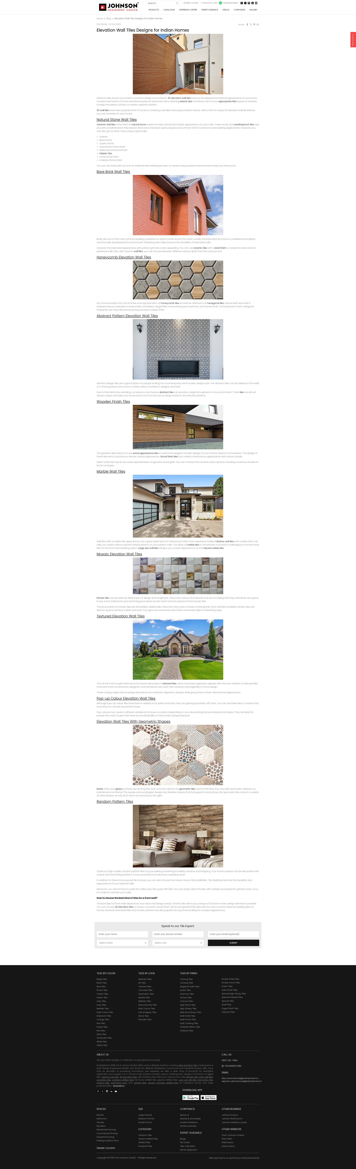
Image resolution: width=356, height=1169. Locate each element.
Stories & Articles (188, 1126)
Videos (225, 9)
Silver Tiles (101, 1034)
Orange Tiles (103, 1019)
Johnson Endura (230, 1115)
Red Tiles (101, 1030)
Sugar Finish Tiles (230, 1008)
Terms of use (225, 1158)
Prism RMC (227, 1138)
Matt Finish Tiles (187, 1016)
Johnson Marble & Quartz (234, 1122)
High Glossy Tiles (188, 1008)
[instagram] (248, 3)
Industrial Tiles (145, 1146)
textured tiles (169, 683)
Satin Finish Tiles (229, 990)
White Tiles (102, 1041)
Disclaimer (254, 1158)
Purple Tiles (102, 1027)
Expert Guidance (210, 9)
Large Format (145, 1115)
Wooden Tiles (145, 1019)
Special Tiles (228, 1001)
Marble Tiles (144, 997)
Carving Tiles (186, 979)
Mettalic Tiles (144, 1001)
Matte (100, 788)
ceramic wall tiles (110, 1077)
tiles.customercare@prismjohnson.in (240, 1078)
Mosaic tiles (103, 598)
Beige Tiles (102, 979)
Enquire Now (353, 40)
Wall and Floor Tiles (188, 1065)
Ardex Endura (228, 1146)
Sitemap (213, 1158)
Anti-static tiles (205, 1080)
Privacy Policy (240, 1158)
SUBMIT (233, 942)
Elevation (101, 1126)
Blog (108, 18)
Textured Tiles (228, 1012)
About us (184, 1115)
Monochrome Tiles (147, 1005)
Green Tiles (102, 997)
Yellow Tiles (102, 1045)
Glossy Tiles (186, 997)
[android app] (190, 1097)
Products (154, 9)
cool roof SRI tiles (188, 1080)
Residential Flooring (106, 1129)
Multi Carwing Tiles (189, 1023)
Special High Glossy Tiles (234, 993)
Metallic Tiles (103, 1008)
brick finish (220, 248)
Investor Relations (189, 1122)
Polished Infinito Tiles (190, 1027)
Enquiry (253, 9)
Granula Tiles (186, 1001)
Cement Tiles (144, 986)
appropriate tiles (227, 101)
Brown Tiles (102, 990)
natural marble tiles (213, 548)
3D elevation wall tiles (179, 98)
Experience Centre (188, 9)
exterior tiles (186, 101)
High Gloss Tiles (187, 1005)
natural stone (138, 124)
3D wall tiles (103, 110)
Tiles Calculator (187, 1146)
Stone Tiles (143, 1016)
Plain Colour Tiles (146, 1008)
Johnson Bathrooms (232, 1118)
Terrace (100, 1122)
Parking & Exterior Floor (108, 1140)
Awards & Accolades (190, 1118)
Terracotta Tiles (104, 1038)
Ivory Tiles (101, 1005)
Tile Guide (185, 1142)
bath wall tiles (206, 1077)
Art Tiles (142, 982)
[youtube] (255, 3)
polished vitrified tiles (123, 1080)
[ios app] (209, 1097)
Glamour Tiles (187, 994)
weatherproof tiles (244, 124)
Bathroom (102, 1118)
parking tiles (103, 1082)
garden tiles (140, 1082)
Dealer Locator (191, 2)
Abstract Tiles (145, 979)
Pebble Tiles (105, 153)
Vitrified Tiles (144, 1142)
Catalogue (169, 9)
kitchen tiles (192, 1077)
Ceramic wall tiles (106, 124)
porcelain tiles (104, 1080)
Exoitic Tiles (185, 990)
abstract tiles (166, 392)
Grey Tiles (101, 1001)
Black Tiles (102, 982)
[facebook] (241, 3)
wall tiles (138, 251)
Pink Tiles (101, 1023)
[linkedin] (252, 3)
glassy (119, 788)
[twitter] (244, 3)
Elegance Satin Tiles (189, 986)
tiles (242, 392)
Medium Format (146, 1118)
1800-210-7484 (229, 1060)
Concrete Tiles (145, 990)
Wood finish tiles (169, 456)
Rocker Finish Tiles (230, 979)
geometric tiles (187, 788)
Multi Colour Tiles (105, 1012)
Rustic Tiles (227, 986)
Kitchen (100, 1115)
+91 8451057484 (230, 3)
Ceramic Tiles (145, 1135)
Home (100, 18)
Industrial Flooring (105, 1137)
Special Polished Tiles (232, 997)
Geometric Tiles (146, 994)
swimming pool (119, 1082)
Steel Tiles (226, 1004)
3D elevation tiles (124, 906)
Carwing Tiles (186, 982)
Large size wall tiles (148, 548)
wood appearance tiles (145, 453)
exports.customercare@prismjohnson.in (242, 1081)
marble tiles (193, 544)
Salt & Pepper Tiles (147, 1012)
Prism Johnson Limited (233, 1135)
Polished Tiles (186, 1030)
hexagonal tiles (215, 303)
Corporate (239, 9)
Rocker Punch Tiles (231, 982)
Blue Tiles (101, 986)
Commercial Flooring (107, 1133)
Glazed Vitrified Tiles (148, 1138)
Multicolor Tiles (104, 1016)
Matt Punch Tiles (188, 1019)
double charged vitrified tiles (163, 1082)
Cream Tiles (102, 994)
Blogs (183, 1138)
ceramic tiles (200, 248)
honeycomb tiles (170, 303)
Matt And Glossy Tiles (190, 1012)
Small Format (145, 1122)
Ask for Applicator (188, 1149)
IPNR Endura (227, 1142)
